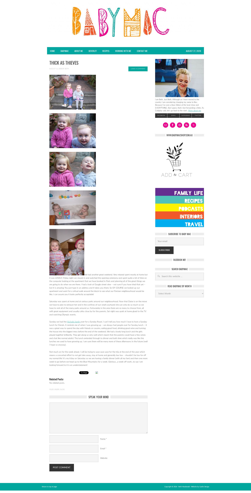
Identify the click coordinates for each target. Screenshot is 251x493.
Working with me (123, 50)
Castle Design (204, 486)
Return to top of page (49, 486)
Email (102, 449)
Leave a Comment (138, 69)
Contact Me (142, 50)
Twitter (198, 115)
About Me (78, 50)
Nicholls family (74, 322)
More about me (194, 111)
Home (52, 50)
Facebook (161, 115)
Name (102, 439)
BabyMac (63, 50)
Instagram (185, 115)
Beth (67, 69)
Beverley (93, 50)
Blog (62, 389)
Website (103, 458)
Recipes (104, 50)
